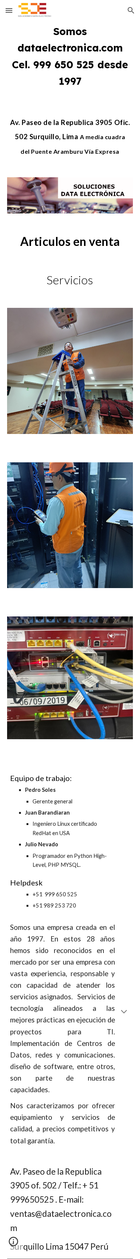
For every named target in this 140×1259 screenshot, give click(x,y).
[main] (70, 56)
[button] (9, 10)
